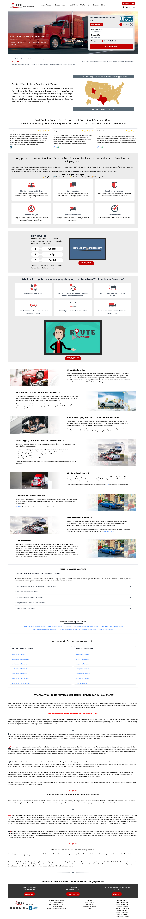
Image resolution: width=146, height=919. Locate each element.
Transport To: (95, 35)
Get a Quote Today (129, 3)
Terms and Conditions (89, 906)
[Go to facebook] (10, 908)
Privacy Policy (89, 902)
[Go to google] (27, 908)
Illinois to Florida (122, 910)
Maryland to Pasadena (82, 664)
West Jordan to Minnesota (20, 669)
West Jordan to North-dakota (20, 678)
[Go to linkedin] (23, 908)
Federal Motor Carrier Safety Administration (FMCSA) (107, 167)
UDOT (107, 484)
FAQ (89, 5)
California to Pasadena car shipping (69, 629)
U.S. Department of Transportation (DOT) (65, 167)
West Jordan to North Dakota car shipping (85, 626)
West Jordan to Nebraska (19, 673)
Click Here (116, 894)
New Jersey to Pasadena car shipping (112, 626)
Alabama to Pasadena (82, 654)
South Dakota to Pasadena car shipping (44, 629)
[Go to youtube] (17, 908)
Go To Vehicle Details (111, 47)
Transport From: (96, 29)
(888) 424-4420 (96, 24)
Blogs (103, 5)
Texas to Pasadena (81, 683)
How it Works (73, 5)
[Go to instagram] (20, 908)
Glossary (96, 5)
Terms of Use (89, 904)
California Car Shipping (122, 916)
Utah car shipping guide (89, 629)
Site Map (89, 900)
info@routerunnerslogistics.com (56, 908)
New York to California (122, 908)
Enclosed (113, 41)
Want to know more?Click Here (86, 263)
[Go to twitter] (14, 908)
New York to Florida (122, 902)
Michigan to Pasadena (82, 669)
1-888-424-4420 (109, 531)
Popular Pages (60, 5)
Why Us (82, 5)
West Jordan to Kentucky (19, 664)
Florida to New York (122, 904)
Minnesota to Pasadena (83, 673)
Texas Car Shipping (122, 914)
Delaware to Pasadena (82, 659)
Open (105, 41)
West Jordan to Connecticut (20, 659)
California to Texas (122, 906)
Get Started (29, 894)
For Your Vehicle (46, 5)
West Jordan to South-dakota (20, 683)
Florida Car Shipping (122, 912)
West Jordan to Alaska (18, 654)
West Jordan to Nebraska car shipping (59, 626)
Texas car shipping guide (106, 629)
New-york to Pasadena (82, 678)
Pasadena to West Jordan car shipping (34, 626)
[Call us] (123, 7)
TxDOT (18, 507)
